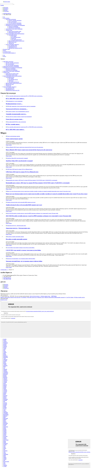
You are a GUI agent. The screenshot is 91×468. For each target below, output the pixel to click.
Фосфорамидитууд (13, 46)
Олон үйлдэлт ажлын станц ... (14, 119)
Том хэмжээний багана (16, 39)
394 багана (13, 38)
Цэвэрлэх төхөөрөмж (13, 26)
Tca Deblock (23, 297)
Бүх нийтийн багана (15, 37)
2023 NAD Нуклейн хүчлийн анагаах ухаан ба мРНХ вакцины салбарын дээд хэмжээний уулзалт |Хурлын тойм (38, 216)
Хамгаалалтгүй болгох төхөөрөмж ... (16, 109)
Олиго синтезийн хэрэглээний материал (15, 33)
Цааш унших (9, 144)
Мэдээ (4, 50)
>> (8, 269)
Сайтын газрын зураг (45, 296)
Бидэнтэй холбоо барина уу (9, 52)
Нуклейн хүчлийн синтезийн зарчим (16, 239)
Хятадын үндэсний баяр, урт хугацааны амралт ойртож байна (24, 261)
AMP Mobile (54, 296)
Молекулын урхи (12, 42)
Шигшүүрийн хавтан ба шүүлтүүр (16, 40)
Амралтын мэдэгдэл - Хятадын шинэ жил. (18, 228)
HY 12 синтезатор (13, 21)
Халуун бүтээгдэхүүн (35, 296)
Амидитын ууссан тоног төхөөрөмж (14, 28)
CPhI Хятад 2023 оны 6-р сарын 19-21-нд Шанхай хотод (22, 172)
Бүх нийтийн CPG (13, 45)
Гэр (4, 16)
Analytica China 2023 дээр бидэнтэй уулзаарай (19, 160)
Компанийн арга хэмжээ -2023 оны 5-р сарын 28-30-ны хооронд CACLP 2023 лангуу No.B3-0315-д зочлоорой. (38, 183)
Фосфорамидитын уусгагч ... (14, 103)
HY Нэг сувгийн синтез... (13, 124)
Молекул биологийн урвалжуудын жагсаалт (11, 297)
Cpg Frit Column (69, 297)
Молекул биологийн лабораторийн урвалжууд (55, 297)
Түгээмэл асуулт (7, 51)
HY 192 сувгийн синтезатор (15, 22)
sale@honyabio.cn (7, 277)
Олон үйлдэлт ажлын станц (15, 31)
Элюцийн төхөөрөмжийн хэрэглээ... (16, 114)
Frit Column (13, 36)
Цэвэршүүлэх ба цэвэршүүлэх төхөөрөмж (15, 25)
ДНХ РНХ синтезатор (11, 19)
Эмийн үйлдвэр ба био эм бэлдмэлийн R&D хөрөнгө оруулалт (24, 205)
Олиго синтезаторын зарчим (14, 138)
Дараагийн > (4, 269)
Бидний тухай (6, 49)
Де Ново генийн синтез (79, 297)
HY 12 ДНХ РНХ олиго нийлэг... (15, 98)
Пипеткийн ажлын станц (14, 32)
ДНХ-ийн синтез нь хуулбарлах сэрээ (35, 297)
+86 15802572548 (7, 278)
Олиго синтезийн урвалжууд (12, 44)
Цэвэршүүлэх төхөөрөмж (14, 27)
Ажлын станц (9, 30)
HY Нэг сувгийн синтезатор (15, 20)
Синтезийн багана (13, 34)
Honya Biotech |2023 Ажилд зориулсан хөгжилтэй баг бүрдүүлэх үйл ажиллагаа (29, 149)
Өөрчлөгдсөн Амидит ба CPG (15, 48)
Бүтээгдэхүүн (6, 18)
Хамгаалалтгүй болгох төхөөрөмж (14, 24)
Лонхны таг (11, 43)
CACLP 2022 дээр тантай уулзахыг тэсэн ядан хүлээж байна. (23, 250)
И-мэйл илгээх (4, 299)
